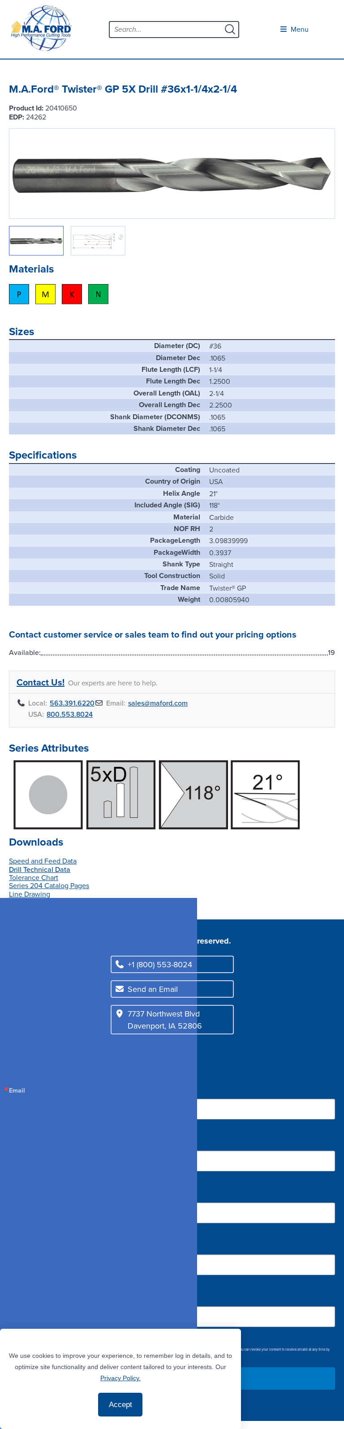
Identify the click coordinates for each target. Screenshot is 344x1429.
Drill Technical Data (39, 869)
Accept (120, 1404)
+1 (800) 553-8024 (160, 964)
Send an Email (153, 989)
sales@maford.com (158, 703)
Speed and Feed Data (43, 861)
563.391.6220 (72, 703)
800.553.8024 (70, 714)
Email (17, 1090)
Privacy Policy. (120, 1378)
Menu (299, 29)
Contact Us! (40, 682)
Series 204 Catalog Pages (49, 885)
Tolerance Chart (33, 877)
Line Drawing (29, 894)
